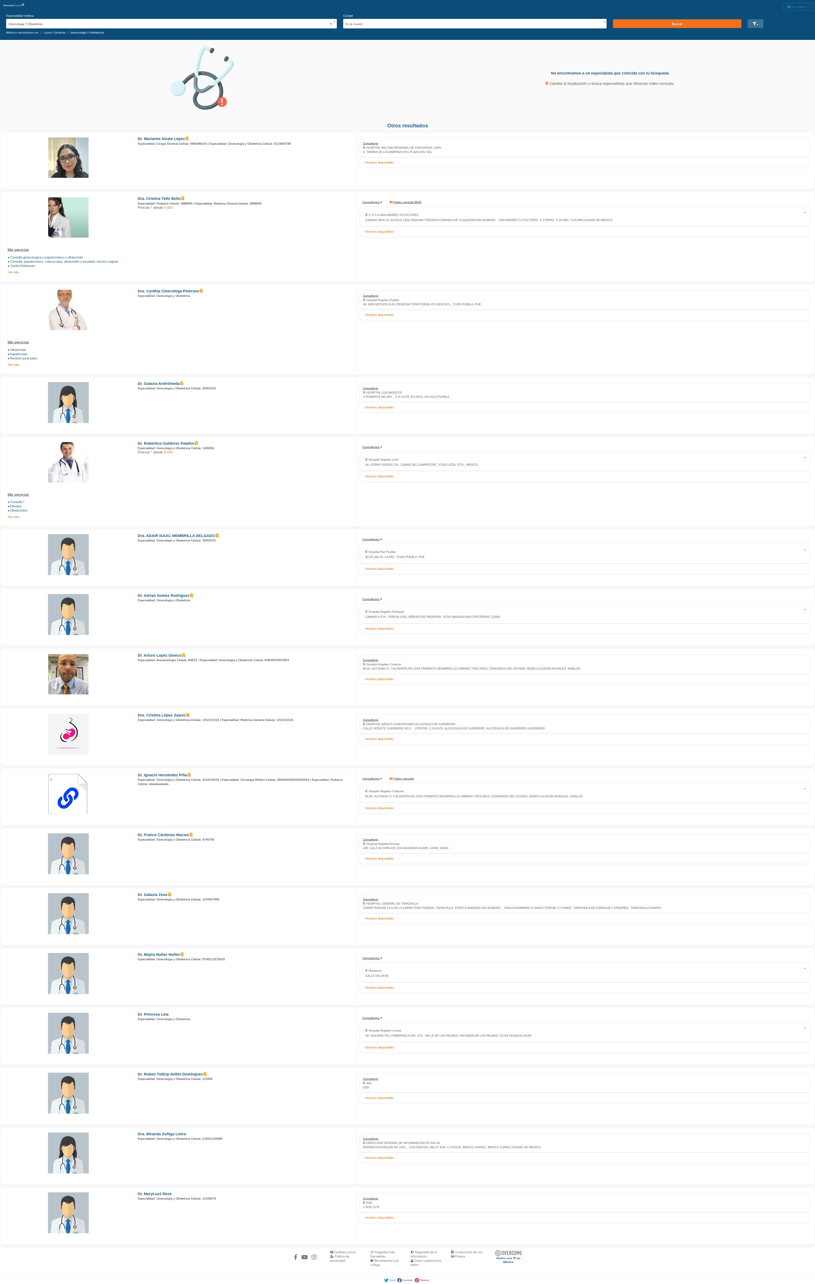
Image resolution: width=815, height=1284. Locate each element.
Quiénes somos (344, 1252)
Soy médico (798, 6)
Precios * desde (150, 208)
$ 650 (168, 452)
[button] (755, 23)
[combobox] (170, 23)
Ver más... (14, 272)
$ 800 (168, 208)
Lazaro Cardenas (55, 32)
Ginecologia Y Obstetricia (87, 32)
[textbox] (473, 23)
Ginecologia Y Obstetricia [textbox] (170, 24)
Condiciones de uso (468, 1252)
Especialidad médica (20, 15)
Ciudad (348, 15)
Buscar (677, 24)
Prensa (459, 1256)
